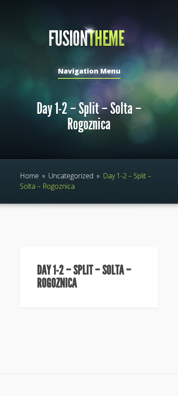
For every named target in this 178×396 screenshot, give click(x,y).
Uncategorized (70, 175)
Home (29, 175)
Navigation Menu (89, 72)
